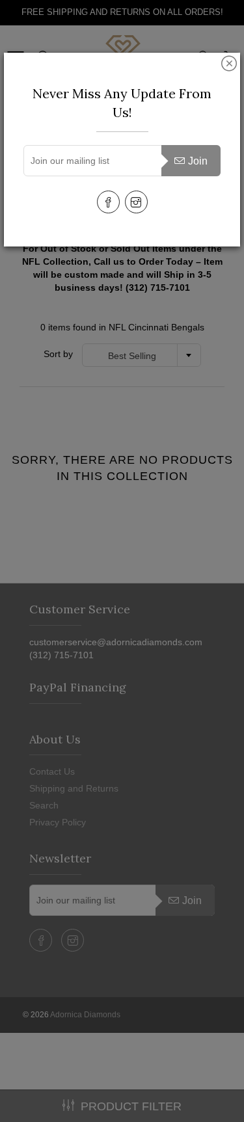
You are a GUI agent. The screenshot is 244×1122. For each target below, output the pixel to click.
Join (198, 161)
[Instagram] (136, 202)
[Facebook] (108, 202)
